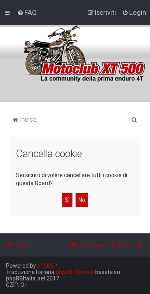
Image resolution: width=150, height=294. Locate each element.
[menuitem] (27, 12)
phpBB (45, 265)
